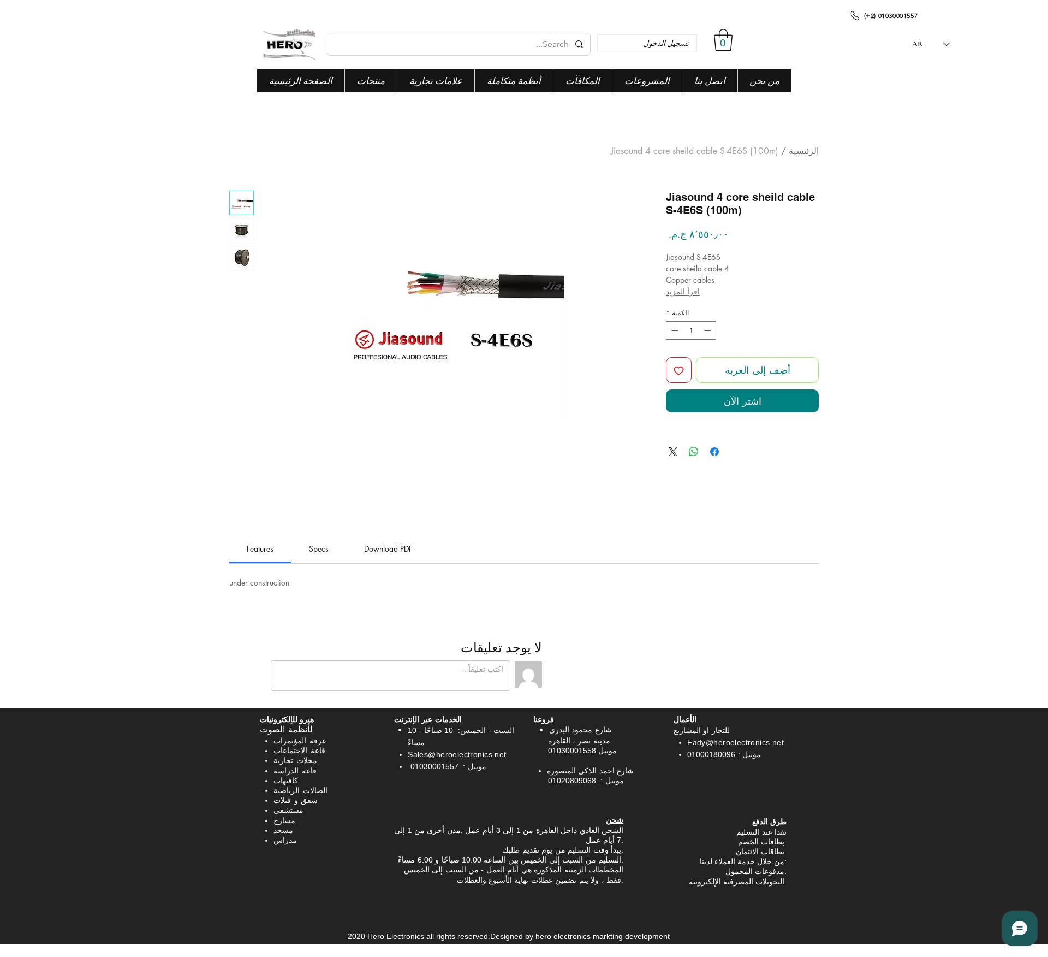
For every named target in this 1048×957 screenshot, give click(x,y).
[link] (260, 549)
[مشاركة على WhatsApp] (693, 451)
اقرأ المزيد (683, 291)
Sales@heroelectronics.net (457, 754)
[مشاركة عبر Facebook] (714, 451)
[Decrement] (708, 330)
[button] (723, 40)
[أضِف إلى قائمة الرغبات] (679, 370)
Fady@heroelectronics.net (735, 742)
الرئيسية (804, 151)
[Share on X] (673, 451)
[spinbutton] (691, 330)
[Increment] (674, 330)
